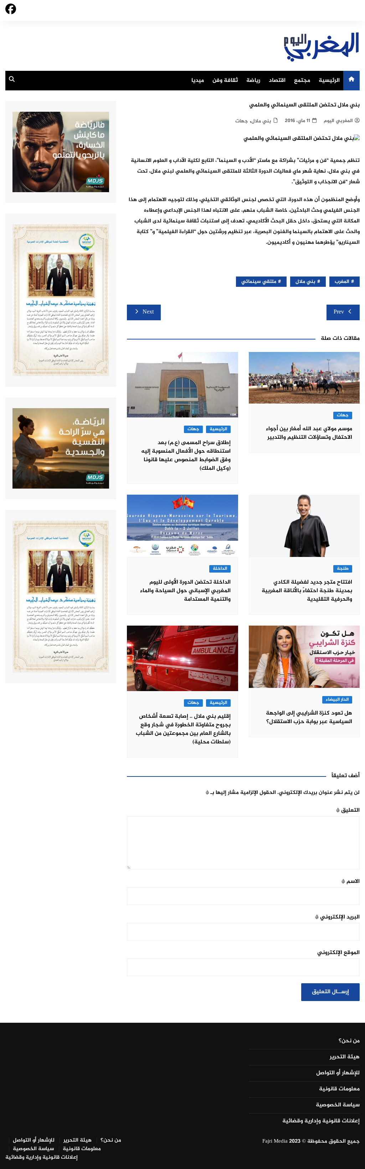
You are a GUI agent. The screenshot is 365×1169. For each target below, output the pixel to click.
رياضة (253, 80)
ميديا (197, 80)
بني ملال (261, 121)
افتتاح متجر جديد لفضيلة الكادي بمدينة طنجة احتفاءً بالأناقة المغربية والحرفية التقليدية (307, 591)
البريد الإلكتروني (337, 917)
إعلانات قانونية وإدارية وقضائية (321, 1121)
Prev (339, 312)
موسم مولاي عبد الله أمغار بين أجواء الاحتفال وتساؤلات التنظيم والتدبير (309, 433)
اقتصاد (277, 80)
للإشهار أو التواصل (338, 1073)
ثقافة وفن (225, 80)
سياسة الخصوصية (338, 1105)
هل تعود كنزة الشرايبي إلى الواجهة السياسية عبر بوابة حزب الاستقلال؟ (309, 718)
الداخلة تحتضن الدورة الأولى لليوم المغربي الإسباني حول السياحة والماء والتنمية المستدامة (185, 591)
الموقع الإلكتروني (338, 953)
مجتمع (302, 80)
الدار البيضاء (337, 700)
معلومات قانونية (339, 1089)
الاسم (350, 881)
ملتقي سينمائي (258, 282)
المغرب (342, 282)
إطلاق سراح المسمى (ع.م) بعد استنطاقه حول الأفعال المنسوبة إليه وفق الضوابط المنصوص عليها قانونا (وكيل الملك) (186, 455)
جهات (241, 121)
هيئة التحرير (345, 1057)
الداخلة (220, 569)
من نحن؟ (349, 1041)
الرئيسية (329, 80)
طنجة (343, 569)
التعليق (348, 810)
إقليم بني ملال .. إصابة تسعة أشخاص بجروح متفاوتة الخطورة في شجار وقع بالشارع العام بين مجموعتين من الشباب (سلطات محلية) (183, 729)
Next (148, 312)
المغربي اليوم (338, 121)
